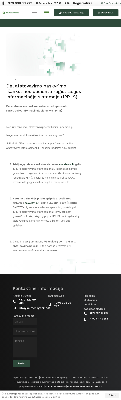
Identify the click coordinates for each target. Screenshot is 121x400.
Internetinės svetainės (55, 386)
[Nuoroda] (11, 13)
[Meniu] (34, 13)
